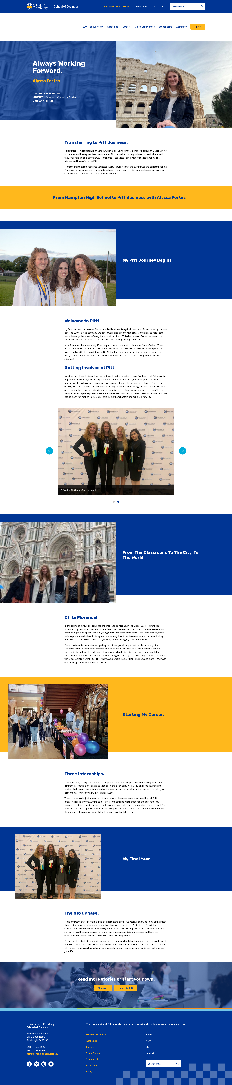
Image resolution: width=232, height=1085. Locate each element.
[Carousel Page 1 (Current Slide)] (114, 502)
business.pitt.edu (112, 6)
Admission (181, 26)
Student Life (165, 26)
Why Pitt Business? (93, 26)
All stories (103, 987)
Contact (161, 6)
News (138, 6)
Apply (198, 26)
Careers (126, 26)
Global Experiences (145, 26)
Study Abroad (93, 1053)
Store (152, 6)
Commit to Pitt (125, 987)
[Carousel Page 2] (118, 502)
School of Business (66, 6)
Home (149, 1034)
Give (145, 6)
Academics (112, 26)
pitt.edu (126, 6)
